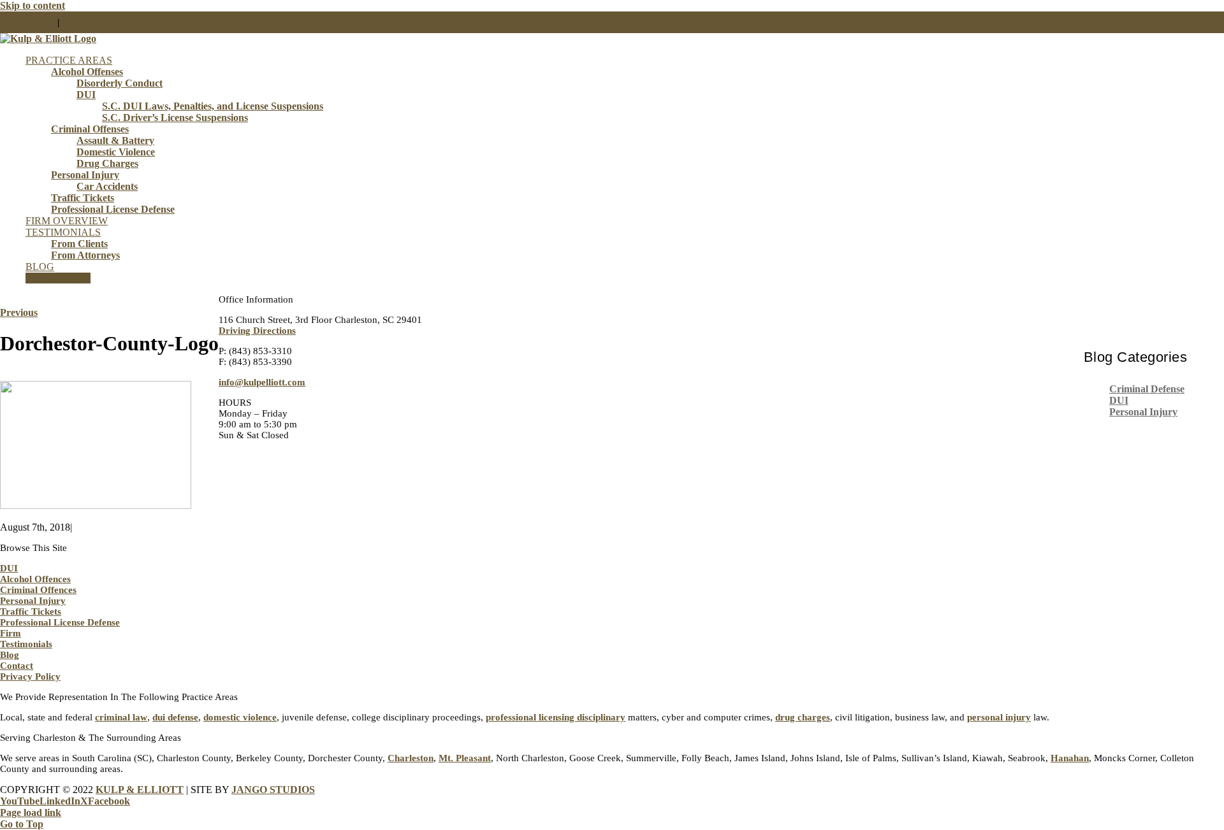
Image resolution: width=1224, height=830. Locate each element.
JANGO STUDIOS (273, 789)
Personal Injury (1143, 411)
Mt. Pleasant (465, 758)
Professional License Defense (60, 622)
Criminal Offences (38, 590)
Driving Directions (257, 331)
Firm (10, 633)
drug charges (802, 717)
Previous (19, 312)
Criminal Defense (1146, 388)
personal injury (999, 717)
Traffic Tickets (30, 611)
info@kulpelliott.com (102, 22)
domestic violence (240, 717)
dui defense (175, 717)
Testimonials (26, 644)
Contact (16, 666)
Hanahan (1070, 758)
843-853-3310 (28, 22)
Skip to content (32, 5)
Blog (9, 655)
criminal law (121, 717)
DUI (1118, 400)
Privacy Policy (30, 676)
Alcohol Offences (35, 579)
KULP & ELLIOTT (140, 789)
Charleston (410, 758)
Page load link (30, 812)
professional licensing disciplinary (555, 717)
